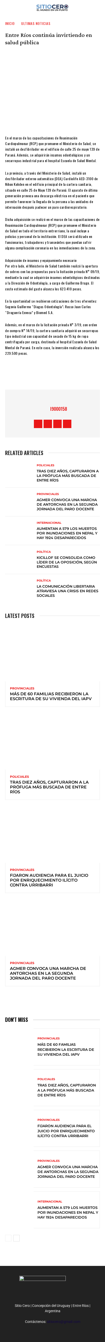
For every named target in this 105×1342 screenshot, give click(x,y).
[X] (44, 374)
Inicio (10, 23)
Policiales (45, 465)
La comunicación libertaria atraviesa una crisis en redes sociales (67, 591)
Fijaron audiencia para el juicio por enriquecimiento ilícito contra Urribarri (49, 880)
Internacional (49, 522)
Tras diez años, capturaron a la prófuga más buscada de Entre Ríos (68, 476)
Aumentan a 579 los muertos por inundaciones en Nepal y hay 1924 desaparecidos (67, 533)
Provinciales (48, 494)
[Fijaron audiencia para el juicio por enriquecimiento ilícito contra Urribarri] (52, 834)
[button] (98, 7)
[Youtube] (67, 424)
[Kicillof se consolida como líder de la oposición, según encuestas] (19, 559)
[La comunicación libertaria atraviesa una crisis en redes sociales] (19, 588)
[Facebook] (29, 374)
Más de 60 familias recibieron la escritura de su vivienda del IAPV (51, 696)
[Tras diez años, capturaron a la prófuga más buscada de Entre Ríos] (19, 473)
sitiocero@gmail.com (63, 1322)
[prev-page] (8, 1238)
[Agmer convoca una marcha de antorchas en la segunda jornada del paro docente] (19, 502)
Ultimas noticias (35, 23)
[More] (75, 374)
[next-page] (16, 1238)
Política (44, 551)
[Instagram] (48, 424)
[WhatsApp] (60, 374)
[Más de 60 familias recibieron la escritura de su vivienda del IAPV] (52, 653)
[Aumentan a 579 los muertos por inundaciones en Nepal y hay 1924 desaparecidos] (19, 530)
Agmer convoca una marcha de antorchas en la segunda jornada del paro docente (67, 504)
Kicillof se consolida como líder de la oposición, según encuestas (67, 562)
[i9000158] (43, 409)
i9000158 (58, 408)
